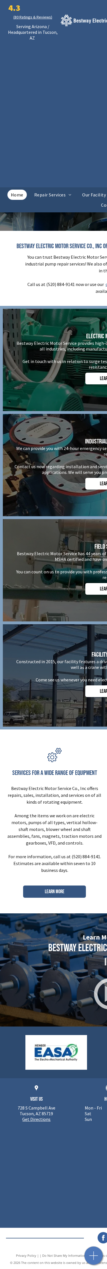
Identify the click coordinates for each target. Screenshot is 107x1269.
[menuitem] (17, 195)
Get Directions (36, 1119)
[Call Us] (94, 1259)
